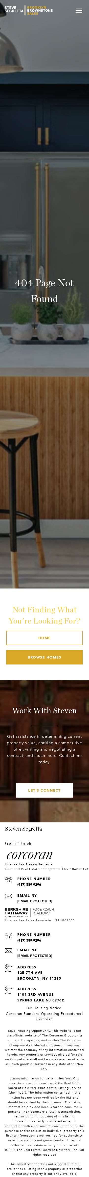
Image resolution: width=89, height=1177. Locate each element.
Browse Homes (44, 657)
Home (44, 638)
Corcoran (44, 1019)
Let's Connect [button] (44, 790)
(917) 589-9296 (29, 884)
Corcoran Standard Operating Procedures (43, 1014)
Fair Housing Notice (43, 1008)
